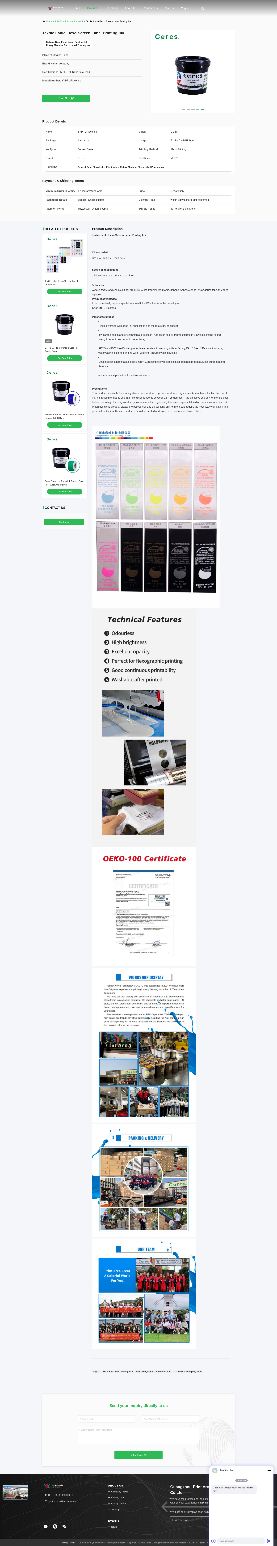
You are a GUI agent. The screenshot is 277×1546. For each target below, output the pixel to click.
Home (76, 8)
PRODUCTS (61, 21)
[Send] (269, 1540)
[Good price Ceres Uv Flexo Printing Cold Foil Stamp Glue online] (65, 323)
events (169, 8)
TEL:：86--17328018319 (60, 1495)
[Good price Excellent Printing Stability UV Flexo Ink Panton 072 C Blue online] (65, 389)
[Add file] (213, 1540)
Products (93, 8)
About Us (131, 8)
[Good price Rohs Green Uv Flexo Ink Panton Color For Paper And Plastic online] (65, 456)
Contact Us (151, 8)
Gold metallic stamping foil (118, 1371)
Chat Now (64, 98)
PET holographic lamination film (153, 1371)
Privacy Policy (68, 1542)
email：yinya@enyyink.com (61, 1501)
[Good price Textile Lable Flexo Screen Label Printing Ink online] (65, 256)
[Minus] (269, 1470)
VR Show (112, 8)
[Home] (55, 8)
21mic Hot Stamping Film (187, 1371)
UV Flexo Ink (76, 21)
